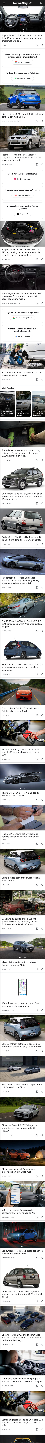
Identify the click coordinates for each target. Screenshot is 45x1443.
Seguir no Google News (24, 318)
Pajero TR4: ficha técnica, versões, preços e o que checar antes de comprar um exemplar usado (22, 157)
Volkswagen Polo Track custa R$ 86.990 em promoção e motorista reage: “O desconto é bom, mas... (22, 296)
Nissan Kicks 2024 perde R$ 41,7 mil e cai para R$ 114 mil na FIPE (22, 115)
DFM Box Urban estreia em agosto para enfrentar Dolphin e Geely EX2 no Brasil (21, 1045)
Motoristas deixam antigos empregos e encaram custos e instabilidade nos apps (22, 1380)
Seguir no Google (24, 62)
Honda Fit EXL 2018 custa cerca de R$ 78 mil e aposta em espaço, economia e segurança (22, 667)
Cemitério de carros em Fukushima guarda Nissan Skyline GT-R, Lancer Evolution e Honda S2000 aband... (19, 922)
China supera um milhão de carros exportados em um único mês (18, 1170)
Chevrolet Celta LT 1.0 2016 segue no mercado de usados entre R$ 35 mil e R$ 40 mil (22, 1294)
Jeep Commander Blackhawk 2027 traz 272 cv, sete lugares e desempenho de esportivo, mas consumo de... (21, 252)
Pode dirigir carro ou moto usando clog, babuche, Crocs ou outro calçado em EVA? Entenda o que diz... (21, 453)
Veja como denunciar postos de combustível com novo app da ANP (19, 1211)
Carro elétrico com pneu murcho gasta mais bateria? (21, 879)
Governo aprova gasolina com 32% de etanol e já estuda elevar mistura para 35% (20, 752)
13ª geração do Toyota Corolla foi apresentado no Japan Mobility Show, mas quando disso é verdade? (20, 581)
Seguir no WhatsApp (23, 78)
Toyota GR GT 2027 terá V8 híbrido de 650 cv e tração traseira (20, 794)
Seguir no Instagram (24, 179)
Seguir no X (24, 214)
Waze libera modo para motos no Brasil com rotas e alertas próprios (21, 1004)
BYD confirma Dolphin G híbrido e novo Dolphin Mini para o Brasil (21, 709)
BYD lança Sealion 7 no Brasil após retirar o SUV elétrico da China (22, 1086)
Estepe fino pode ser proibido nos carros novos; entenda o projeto (22, 374)
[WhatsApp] (37, 45)
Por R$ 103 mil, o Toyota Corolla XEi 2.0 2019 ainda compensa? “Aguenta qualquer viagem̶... (22, 624)
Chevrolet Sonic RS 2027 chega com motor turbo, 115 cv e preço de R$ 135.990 (20, 1128)
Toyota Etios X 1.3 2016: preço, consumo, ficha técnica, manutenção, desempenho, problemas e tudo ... (22, 38)
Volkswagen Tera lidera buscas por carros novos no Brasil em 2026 (22, 1252)
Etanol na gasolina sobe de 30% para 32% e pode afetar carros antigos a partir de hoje (22, 1422)
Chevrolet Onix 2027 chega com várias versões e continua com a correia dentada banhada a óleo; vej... (22, 1338)
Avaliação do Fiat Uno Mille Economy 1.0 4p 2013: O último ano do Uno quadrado (22, 538)
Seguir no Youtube (23, 195)
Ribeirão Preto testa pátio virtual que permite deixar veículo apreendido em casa (20, 837)
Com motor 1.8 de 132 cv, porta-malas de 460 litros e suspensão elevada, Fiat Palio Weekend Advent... (22, 496)
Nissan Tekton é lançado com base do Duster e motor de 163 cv (20, 963)
